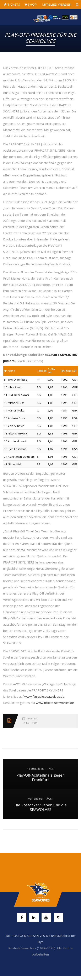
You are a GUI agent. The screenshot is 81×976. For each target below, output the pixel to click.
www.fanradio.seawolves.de (44, 696)
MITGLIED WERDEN (56, 4)
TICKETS (13, 4)
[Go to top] (40, 892)
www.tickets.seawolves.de (55, 703)
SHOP (32, 4)
